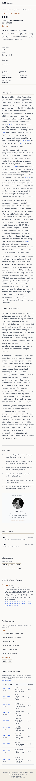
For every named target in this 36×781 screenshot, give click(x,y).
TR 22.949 (6, 705)
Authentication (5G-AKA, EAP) (13, 634)
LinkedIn (22, 520)
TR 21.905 (6, 688)
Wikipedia (14, 520)
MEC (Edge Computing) (11, 645)
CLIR (27, 241)
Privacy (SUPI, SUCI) (10, 641)
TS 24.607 (7, 605)
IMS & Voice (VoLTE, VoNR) (12, 637)
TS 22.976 (29, 601)
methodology (6, 680)
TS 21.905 (7, 601)
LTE (4, 661)
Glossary (11, 10)
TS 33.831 (15, 605)
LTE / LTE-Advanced (10, 649)
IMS (24, 10)
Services (18, 10)
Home (4, 10)
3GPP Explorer (7, 3)
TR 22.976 (6, 712)
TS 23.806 (22, 603)
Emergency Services (10, 653)
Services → (6, 26)
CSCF (27, 177)
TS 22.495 (15, 601)
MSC (4, 133)
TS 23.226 (15, 603)
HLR (10, 124)
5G (10, 661)
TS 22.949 (22, 601)
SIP (19, 143)
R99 (6, 585)
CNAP (5, 565)
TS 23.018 (7, 603)
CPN (15, 166)
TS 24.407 (29, 603)
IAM (22, 141)
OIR (18, 565)
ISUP (28, 141)
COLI (12, 565)
